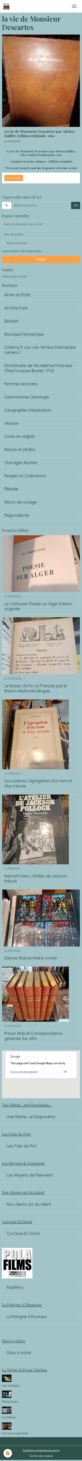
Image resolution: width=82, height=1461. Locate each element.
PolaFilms (15, 1287)
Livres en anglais (19, 436)
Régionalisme (16, 515)
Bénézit (11, 321)
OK (76, 205)
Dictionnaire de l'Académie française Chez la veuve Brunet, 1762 (38, 368)
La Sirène (9, 1417)
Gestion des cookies (41, 1456)
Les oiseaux (11, 1385)
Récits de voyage (20, 502)
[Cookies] (7, 1453)
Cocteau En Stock (23, 1233)
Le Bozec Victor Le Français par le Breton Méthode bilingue (35, 688)
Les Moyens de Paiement (30, 1175)
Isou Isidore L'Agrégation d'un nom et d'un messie (38, 783)
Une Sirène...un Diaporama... (32, 1116)
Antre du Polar (17, 294)
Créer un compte (10, 251)
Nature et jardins (19, 449)
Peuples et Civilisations (25, 475)
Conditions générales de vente (41, 1450)
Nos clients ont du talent (29, 1204)
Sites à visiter (19, 1352)
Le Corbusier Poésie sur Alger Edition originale (38, 606)
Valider (41, 259)
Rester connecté (16, 243)
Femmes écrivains (21, 384)
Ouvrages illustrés (20, 462)
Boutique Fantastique (24, 334)
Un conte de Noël (15, 1433)
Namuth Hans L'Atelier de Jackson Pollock (35, 879)
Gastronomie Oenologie (26, 397)
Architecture (15, 308)
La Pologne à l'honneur (27, 1316)
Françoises (10, 1401)
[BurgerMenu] (74, 6)
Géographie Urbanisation (27, 410)
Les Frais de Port (22, 1146)
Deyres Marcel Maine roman (30, 958)
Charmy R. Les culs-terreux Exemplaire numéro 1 (40, 350)
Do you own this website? (24, 1072)
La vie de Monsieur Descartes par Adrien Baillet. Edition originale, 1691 (39, 133)
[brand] (7, 6)
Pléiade (11, 489)
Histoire (11, 423)
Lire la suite (14, 178)
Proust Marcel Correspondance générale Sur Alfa (33, 1036)
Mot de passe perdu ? (31, 251)
